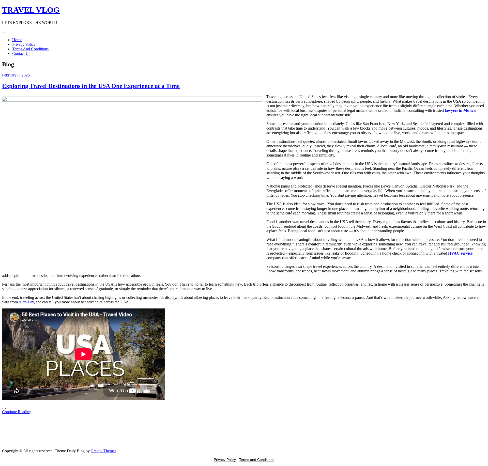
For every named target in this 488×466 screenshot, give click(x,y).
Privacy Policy (24, 44)
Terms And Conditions (30, 49)
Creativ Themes (103, 451)
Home (17, 40)
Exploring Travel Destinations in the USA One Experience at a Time (91, 86)
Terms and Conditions (256, 460)
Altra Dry (26, 302)
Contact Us (21, 53)
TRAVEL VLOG (31, 9)
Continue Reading (16, 412)
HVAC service (460, 253)
